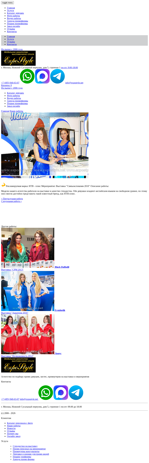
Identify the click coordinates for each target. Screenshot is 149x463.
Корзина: (6, 85)
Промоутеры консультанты (26, 451)
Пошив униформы (22, 456)
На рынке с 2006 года (12, 49)
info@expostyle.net (74, 82)
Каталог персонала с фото (20, 423)
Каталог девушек (15, 13)
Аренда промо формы (23, 459)
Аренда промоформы (17, 21)
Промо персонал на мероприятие (29, 449)
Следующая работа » (11, 201)
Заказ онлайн (13, 26)
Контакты (12, 31)
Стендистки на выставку (25, 446)
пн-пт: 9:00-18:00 (69, 67)
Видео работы (14, 18)
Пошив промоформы (17, 23)
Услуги (10, 10)
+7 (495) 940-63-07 (10, 82)
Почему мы (12, 433)
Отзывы (11, 29)
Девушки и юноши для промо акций (31, 454)
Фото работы (13, 15)
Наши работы (16, 111)
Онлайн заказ (13, 436)
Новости (11, 428)
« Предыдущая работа (12, 198)
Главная (11, 8)
